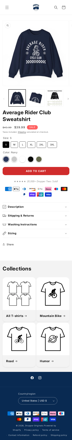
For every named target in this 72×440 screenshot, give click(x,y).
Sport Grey (14, 159)
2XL (41, 143)
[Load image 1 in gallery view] (17, 97)
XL (31, 143)
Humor (45, 361)
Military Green (38, 159)
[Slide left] (4, 99)
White (22, 159)
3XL (52, 143)
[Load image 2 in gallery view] (36, 97)
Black (30, 159)
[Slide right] (68, 99)
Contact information (18, 435)
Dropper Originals (34, 425)
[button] (7, 7)
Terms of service (50, 430)
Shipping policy (59, 435)
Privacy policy (31, 430)
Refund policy (40, 435)
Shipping (22, 132)
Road (10, 361)
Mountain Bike (51, 316)
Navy (6, 159)
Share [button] (10, 244)
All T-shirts (14, 316)
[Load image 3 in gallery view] (54, 97)
